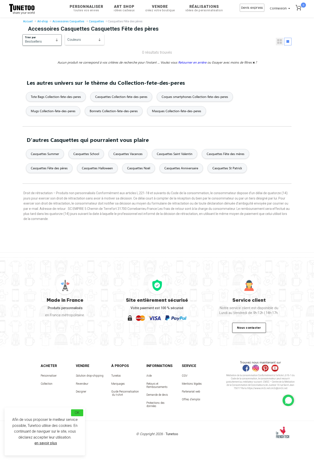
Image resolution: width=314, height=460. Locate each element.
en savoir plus (45, 443)
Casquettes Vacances (128, 154)
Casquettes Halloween (97, 168)
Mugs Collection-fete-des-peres (53, 111)
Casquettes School (86, 154)
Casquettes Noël (138, 168)
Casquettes (96, 21)
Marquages (118, 383)
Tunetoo (116, 375)
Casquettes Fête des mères (225, 154)
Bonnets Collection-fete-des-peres (114, 111)
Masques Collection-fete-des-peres (176, 111)
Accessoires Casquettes (68, 21)
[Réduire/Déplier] (288, 400)
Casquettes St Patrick (227, 168)
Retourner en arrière (192, 62)
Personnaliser (86, 8)
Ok (77, 412)
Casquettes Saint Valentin (174, 154)
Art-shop (42, 21)
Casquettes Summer (45, 154)
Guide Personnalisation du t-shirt (125, 393)
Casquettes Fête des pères (49, 168)
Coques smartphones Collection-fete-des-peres (195, 96)
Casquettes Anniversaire (181, 168)
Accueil (28, 21)
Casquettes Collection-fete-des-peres (121, 96)
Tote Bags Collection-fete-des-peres (56, 96)
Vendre (160, 8)
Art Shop (124, 8)
